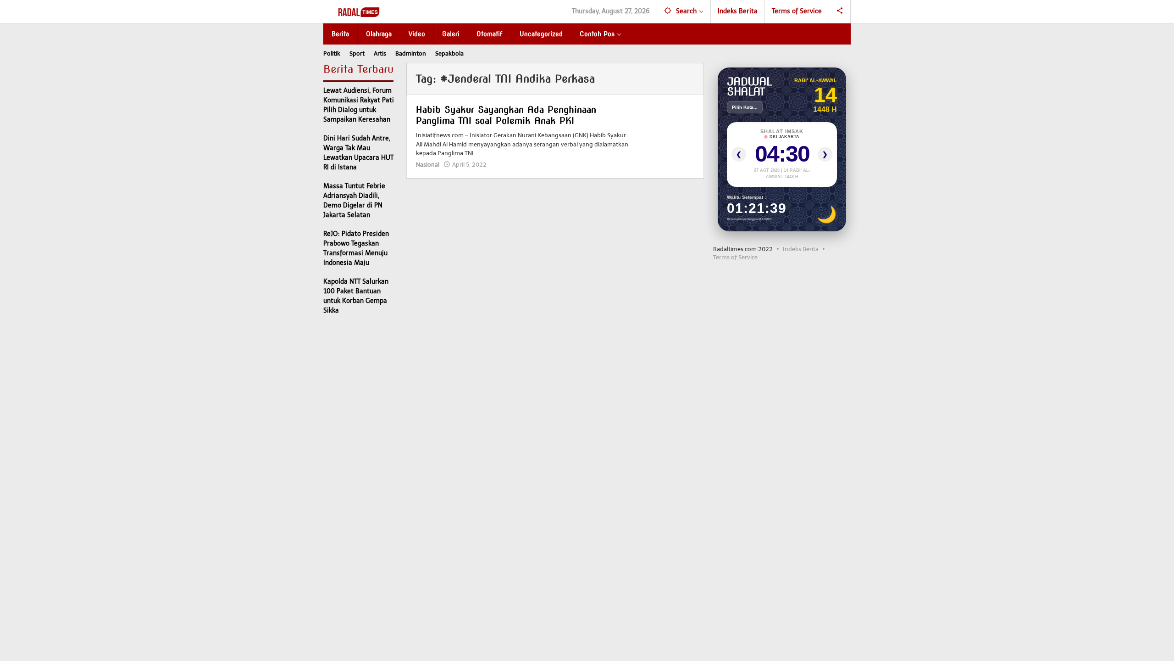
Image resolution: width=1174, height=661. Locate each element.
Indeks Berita (801, 249)
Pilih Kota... (745, 107)
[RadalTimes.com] (359, 12)
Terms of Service (735, 257)
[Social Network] (840, 11)
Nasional (427, 164)
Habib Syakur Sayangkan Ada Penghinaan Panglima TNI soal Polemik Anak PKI (506, 115)
